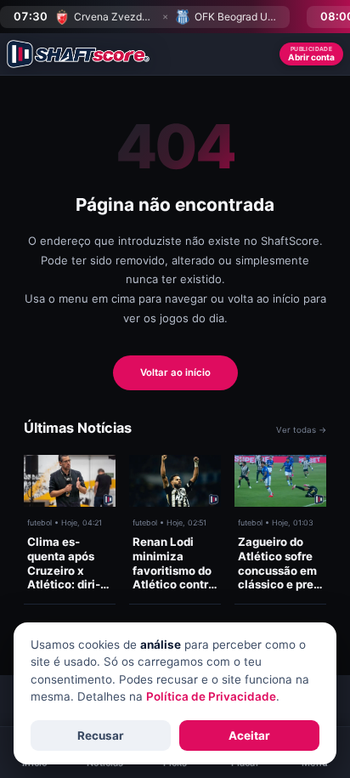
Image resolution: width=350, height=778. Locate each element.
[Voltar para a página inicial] (78, 54)
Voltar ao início (175, 372)
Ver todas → (301, 429)
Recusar (100, 735)
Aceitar (249, 735)
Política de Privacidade (211, 696)
